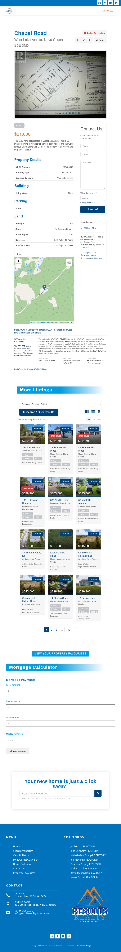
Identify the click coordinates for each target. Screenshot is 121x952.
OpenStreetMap (44, 322)
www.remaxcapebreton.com (93, 258)
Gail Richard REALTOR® (84, 868)
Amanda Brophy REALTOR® (86, 864)
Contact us (19, 868)
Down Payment (13, 701)
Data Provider (68, 358)
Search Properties (23, 851)
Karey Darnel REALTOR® (84, 877)
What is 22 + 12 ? (89, 193)
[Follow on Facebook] (105, 2)
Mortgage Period (14, 733)
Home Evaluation (22, 864)
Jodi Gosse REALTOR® (83, 846)
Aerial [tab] (19, 254)
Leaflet (32, 322)
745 (68, 629)
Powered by (79, 945)
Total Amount (13, 684)
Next (104, 84)
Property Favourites (24, 873)
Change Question (87, 202)
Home (16, 846)
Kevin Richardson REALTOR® (86, 873)
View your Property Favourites (60, 653)
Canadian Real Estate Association (23, 354)
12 (89, 419)
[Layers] (69, 262)
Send (91, 209)
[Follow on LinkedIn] (116, 2)
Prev (16, 84)
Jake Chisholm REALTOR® (85, 851)
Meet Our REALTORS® (25, 860)
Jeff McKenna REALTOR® (84, 860)
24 (94, 419)
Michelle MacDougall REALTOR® (88, 855)
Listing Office (91, 358)
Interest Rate (12, 717)
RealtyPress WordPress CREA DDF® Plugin (30, 369)
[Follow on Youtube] (110, 2)
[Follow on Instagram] (99, 2)
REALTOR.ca (23, 346)
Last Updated (43, 358)
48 (99, 419)
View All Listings (22, 855)
